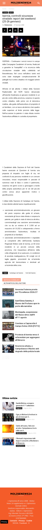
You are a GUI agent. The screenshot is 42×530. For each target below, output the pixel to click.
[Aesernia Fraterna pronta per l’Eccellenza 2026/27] (8, 292)
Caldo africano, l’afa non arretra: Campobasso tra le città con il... (26, 428)
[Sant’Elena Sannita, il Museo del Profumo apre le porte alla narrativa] (8, 303)
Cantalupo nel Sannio (16, 273)
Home (4, 9)
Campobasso (20, 419)
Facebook (23, 523)
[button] (38, 3)
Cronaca (11, 9)
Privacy (22, 521)
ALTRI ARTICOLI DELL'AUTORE (15, 283)
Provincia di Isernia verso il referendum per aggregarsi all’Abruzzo (27, 337)
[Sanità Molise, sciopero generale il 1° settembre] (8, 406)
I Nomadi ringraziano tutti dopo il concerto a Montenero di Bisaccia (27, 440)
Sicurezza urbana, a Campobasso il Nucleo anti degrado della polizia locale (27, 349)
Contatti (13, 521)
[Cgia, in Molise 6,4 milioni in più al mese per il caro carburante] (8, 417)
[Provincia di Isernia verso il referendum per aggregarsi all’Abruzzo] (8, 337)
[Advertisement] (21, 142)
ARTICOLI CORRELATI (11, 280)
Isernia (11, 12)
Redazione (8, 25)
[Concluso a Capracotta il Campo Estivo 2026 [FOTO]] (8, 326)
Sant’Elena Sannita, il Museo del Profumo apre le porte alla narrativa (27, 303)
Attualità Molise (21, 433)
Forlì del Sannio (31, 273)
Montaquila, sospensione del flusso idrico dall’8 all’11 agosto (26, 315)
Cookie (29, 521)
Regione (19, 408)
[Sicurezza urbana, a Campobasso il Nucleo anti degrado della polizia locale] (8, 349)
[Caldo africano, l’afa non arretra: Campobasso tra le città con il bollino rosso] (8, 429)
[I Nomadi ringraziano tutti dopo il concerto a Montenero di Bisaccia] (8, 441)
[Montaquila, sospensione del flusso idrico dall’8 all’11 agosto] (8, 315)
